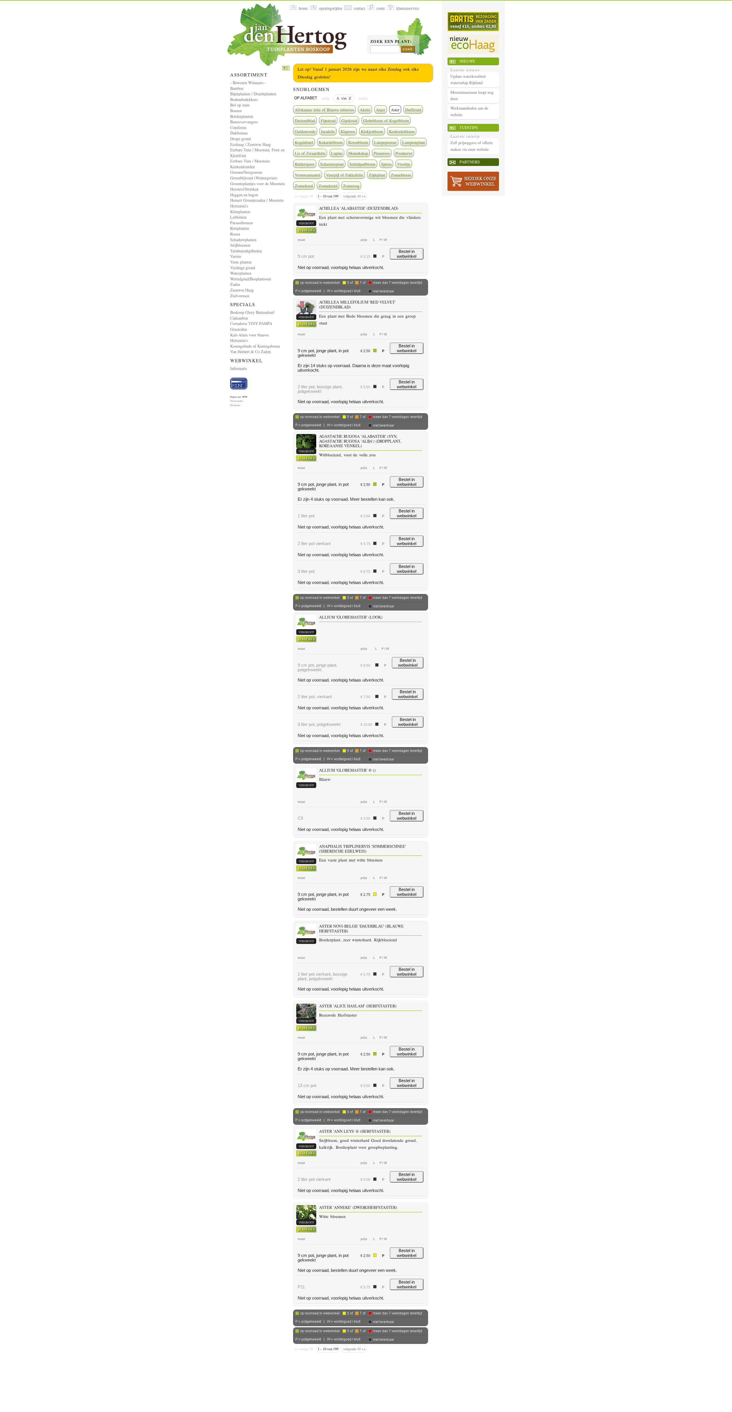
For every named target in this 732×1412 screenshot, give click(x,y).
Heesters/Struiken (244, 189)
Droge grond (240, 138)
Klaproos (348, 131)
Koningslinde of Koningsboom (255, 346)
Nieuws (467, 61)
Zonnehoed (304, 186)
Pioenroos (382, 153)
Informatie (238, 368)
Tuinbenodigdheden (246, 251)
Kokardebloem (331, 142)
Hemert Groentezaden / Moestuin (257, 200)
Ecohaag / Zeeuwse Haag (250, 144)
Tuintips (469, 127)
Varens (235, 256)
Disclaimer (235, 405)
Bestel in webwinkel (406, 254)
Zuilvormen (239, 295)
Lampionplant (413, 142)
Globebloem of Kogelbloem (386, 120)
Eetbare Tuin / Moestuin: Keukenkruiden (250, 163)
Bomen (236, 110)
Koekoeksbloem (402, 131)
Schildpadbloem (362, 164)
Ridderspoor (305, 164)
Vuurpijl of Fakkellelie (344, 175)
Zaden (235, 284)
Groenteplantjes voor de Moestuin (257, 183)
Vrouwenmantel (307, 175)
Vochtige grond (242, 267)
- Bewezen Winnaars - (248, 82)
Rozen (235, 234)
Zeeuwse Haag (242, 290)
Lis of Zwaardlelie (310, 153)
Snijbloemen (240, 245)
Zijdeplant (377, 175)
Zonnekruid (328, 186)
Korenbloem (358, 142)
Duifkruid (413, 109)
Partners (470, 162)
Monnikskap (358, 153)
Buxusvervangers (244, 121)
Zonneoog (351, 186)
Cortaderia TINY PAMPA (251, 323)
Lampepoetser (385, 142)
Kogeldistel (304, 142)
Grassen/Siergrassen (246, 172)
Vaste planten (241, 262)
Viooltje (403, 164)
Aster (395, 109)
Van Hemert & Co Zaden (250, 351)
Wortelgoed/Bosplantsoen (250, 279)
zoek (408, 49)
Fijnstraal (328, 120)
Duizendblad (305, 120)
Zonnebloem (401, 175)
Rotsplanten (239, 228)
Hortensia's (239, 206)
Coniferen (238, 127)
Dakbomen (239, 133)
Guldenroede (305, 131)
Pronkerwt (403, 153)
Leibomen (238, 217)
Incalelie (328, 131)
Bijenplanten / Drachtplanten (253, 93)
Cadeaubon (239, 318)
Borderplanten (241, 116)
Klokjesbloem (372, 131)
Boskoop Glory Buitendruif (252, 312)
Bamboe (236, 88)
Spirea (386, 164)
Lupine (337, 153)
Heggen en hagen (244, 194)
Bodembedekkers (244, 99)
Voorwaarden (236, 400)
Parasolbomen (241, 222)
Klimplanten (240, 211)
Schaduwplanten (243, 239)
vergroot (306, 223)
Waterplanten (240, 273)
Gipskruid (349, 120)
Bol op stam (240, 105)
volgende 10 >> (354, 196)
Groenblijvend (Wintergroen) (253, 178)
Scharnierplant (332, 164)
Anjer (380, 109)
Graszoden (238, 329)
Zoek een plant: (391, 41)
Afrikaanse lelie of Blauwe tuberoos (324, 109)
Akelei (365, 109)
